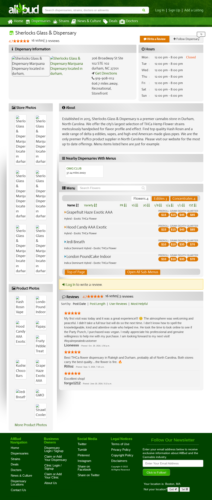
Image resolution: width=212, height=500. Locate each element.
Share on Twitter (89, 475)
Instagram (84, 461)
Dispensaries (41, 21)
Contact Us (18, 490)
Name (71, 205)
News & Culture (89, 21)
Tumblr (82, 449)
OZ (191, 205)
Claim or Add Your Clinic (53, 475)
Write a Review (156, 39)
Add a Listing (193, 10)
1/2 (179, 205)
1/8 (156, 205)
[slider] (21, 41)
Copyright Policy (122, 455)
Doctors (132, 21)
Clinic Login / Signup (52, 467)
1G (133, 205)
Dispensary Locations (18, 483)
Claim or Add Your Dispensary (55, 458)
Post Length (97, 304)
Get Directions (105, 73)
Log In (159, 10)
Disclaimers (119, 461)
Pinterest (84, 455)
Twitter (82, 444)
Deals (113, 21)
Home (18, 21)
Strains (64, 21)
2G (145, 205)
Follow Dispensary (187, 39)
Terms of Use (120, 444)
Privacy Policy (121, 449)
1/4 (168, 205)
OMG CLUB (74, 168)
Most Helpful (139, 304)
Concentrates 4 (183, 198)
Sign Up (174, 10)
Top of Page (76, 272)
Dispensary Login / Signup (53, 449)
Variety (89, 205)
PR (122, 205)
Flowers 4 (141, 198)
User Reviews (118, 304)
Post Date (79, 304)
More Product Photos (31, 425)
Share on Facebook (84, 468)
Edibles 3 (160, 198)
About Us (50, 483)
